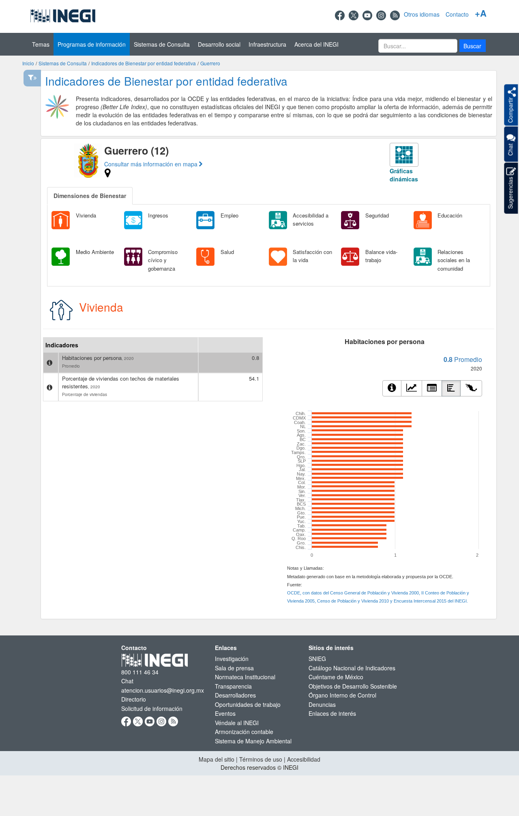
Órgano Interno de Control (342, 695)
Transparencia (233, 686)
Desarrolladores (235, 695)
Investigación (232, 659)
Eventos (225, 713)
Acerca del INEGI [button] (316, 44)
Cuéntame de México (336, 677)
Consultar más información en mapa (151, 164)
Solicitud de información (151, 708)
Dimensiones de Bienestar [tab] (90, 196)
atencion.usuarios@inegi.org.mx (162, 690)
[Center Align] (391, 388)
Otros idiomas (422, 14)
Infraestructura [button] (267, 44)
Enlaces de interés (332, 713)
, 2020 (128, 358)
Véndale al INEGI (237, 723)
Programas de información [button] (92, 44)
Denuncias (322, 704)
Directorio (133, 699)
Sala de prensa (234, 668)
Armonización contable (244, 732)
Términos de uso (260, 759)
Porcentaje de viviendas (84, 394)
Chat (127, 681)
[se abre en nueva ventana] (340, 14)
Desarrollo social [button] (219, 44)
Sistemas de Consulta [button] (162, 44)
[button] (472, 45)
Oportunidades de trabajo (248, 704)
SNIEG (317, 659)
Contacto (457, 14)
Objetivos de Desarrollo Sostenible (353, 686)
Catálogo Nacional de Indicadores (352, 668)
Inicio (28, 63)
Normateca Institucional (245, 677)
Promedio (71, 366)
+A (481, 12)
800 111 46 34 (140, 672)
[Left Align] (432, 388)
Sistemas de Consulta (63, 63)
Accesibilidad (303, 759)
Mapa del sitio (216, 759)
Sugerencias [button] (510, 192)
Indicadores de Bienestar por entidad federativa (143, 63)
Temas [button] (40, 44)
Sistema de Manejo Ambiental (253, 741)
